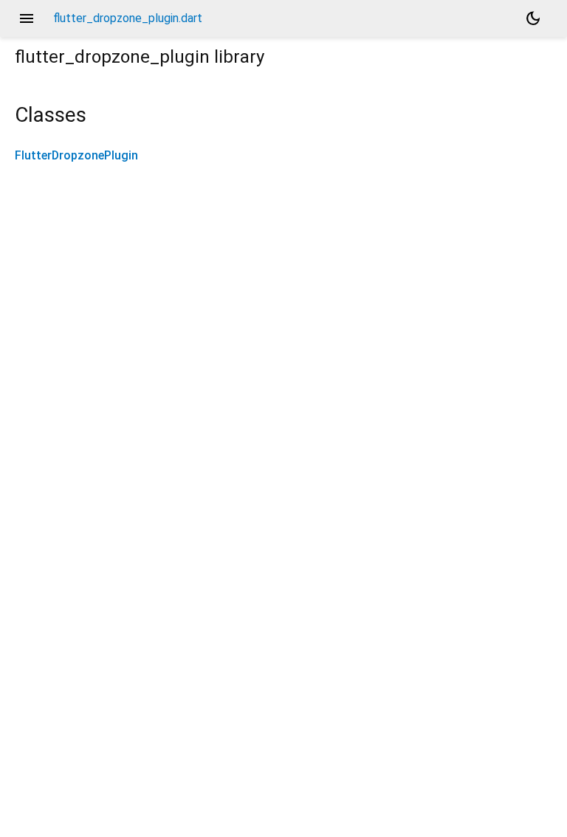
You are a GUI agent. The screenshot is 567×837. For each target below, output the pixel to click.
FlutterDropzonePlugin (76, 155)
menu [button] (26, 18)
